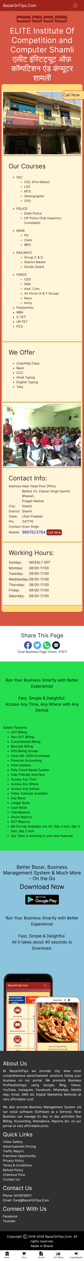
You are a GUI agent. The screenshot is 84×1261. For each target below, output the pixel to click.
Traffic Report (13, 1151)
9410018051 (23, 1195)
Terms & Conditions (17, 1165)
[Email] (56, 645)
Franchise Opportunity (19, 1156)
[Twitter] (37, 645)
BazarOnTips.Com (19, 5)
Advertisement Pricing (19, 1146)
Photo (37, 19)
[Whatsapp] (47, 645)
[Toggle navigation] (75, 5)
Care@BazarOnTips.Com (31, 1200)
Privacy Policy (13, 1160)
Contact (61, 19)
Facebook (10, 1216)
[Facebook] (28, 645)
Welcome (24, 19)
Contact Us (11, 1179)
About (48, 19)
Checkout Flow (14, 1175)
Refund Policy (13, 1170)
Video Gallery (13, 1142)
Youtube (9, 1221)
